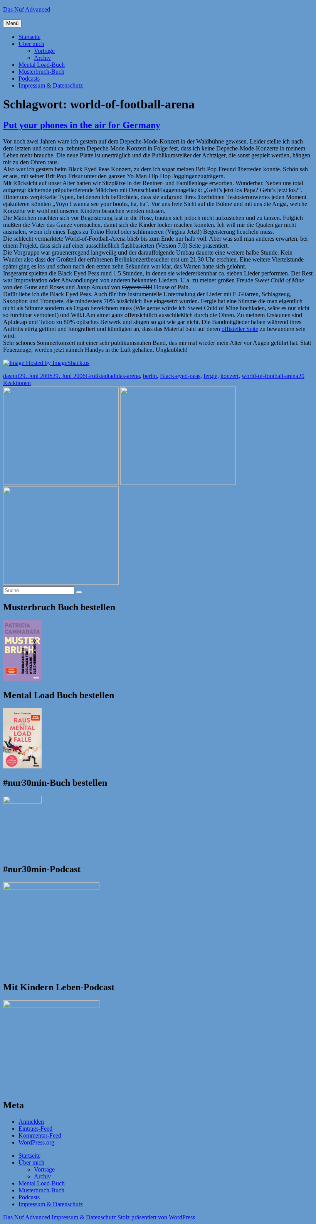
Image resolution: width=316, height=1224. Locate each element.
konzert (229, 376)
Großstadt (97, 376)
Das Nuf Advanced (26, 9)
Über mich (31, 44)
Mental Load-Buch (41, 64)
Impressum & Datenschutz (50, 85)
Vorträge (44, 50)
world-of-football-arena (270, 376)
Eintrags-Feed (35, 1128)
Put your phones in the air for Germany (81, 125)
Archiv (42, 57)
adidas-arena (124, 376)
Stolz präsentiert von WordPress (156, 1217)
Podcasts (29, 78)
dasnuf (11, 376)
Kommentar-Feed (39, 1135)
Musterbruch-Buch (41, 71)
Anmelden (31, 1121)
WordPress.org (36, 1142)
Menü (12, 23)
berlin (150, 376)
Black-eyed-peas (180, 376)
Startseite (29, 37)
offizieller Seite (240, 329)
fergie (210, 376)
